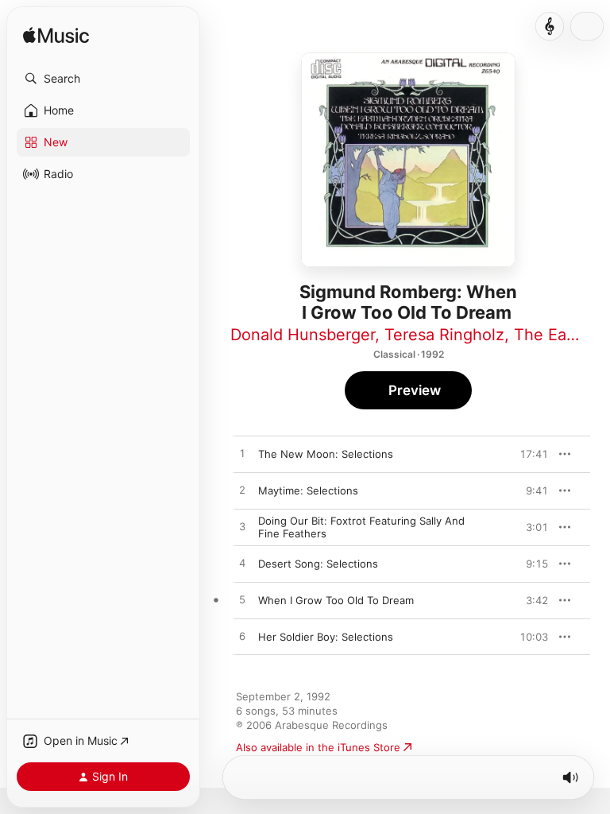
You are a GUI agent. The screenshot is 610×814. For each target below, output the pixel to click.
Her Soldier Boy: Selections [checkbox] (325, 636)
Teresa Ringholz (444, 334)
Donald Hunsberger (302, 334)
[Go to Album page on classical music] (549, 26)
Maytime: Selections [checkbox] (308, 490)
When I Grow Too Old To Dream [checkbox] (336, 600)
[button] (103, 78)
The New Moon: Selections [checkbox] (325, 454)
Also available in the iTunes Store (318, 747)
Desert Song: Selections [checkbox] (318, 563)
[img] (56, 36)
